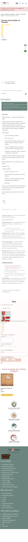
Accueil (2, 14)
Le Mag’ (4, 497)
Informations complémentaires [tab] (10, 106)
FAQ (3, 524)
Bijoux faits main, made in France (10, 472)
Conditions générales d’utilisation (10, 514)
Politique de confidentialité (9, 520)
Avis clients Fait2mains (8, 503)
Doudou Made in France (8, 485)
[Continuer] (1, 363)
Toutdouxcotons (10, 83)
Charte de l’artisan (6, 522)
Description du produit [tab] (8, 103)
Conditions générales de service (10, 516)
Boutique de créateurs (10, 14)
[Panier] (26, 3)
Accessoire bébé (6, 482)
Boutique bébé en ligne (8, 478)
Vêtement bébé (6, 480)
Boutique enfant (6, 476)
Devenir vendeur (6, 505)
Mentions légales (6, 518)
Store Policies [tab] (6, 109)
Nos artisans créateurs (8, 495)
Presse (4, 501)
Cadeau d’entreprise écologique (10, 487)
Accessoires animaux (7, 474)
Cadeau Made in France (8, 464)
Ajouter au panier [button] (7, 395)
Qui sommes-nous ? (7, 493)
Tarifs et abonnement (7, 507)
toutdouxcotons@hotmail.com (12, 267)
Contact (4, 499)
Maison (17, 14)
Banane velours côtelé (7, 470)
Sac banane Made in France (9, 468)
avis (2, 37)
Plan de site (5, 526)
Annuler (18, 360)
